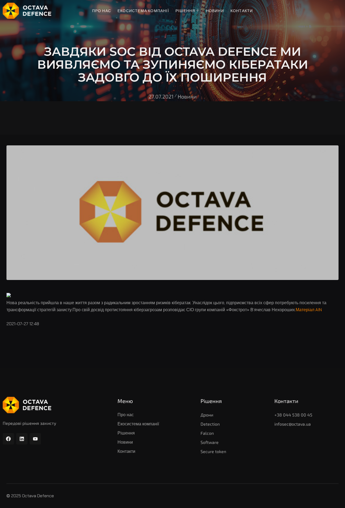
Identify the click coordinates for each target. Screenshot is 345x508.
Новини (215, 10)
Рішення (185, 10)
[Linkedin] (21, 438)
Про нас (101, 10)
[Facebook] (8, 438)
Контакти (241, 10)
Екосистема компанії (143, 10)
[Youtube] (35, 438)
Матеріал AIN (309, 310)
